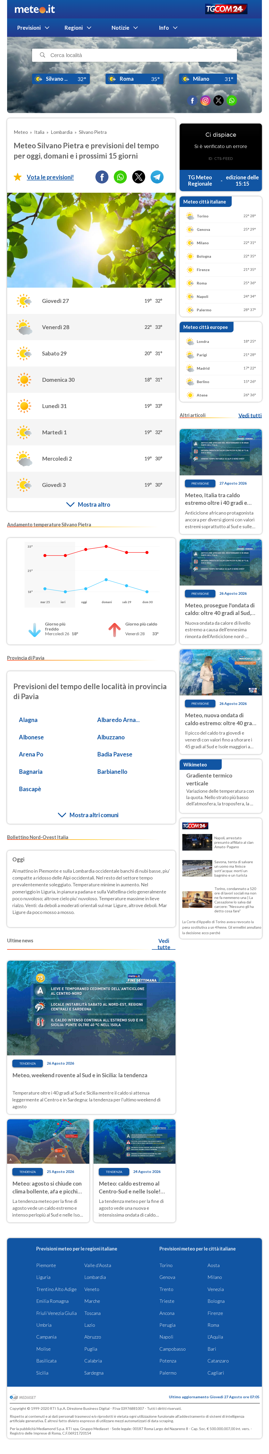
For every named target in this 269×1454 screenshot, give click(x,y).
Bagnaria (31, 771)
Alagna (28, 719)
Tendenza (27, 1063)
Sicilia (42, 1373)
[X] (218, 100)
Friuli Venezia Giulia (56, 1313)
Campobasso (172, 1349)
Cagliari (216, 1373)
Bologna (216, 1301)
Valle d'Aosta (97, 1265)
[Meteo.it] (35, 9)
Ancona (166, 1313)
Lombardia (95, 1277)
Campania (46, 1337)
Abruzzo (92, 1337)
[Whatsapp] (120, 177)
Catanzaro (218, 1361)
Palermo (168, 1373)
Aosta (214, 1265)
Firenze (215, 1313)
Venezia (216, 1289)
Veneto (91, 1289)
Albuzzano (111, 737)
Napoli (166, 1337)
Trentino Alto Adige (56, 1289)
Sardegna (94, 1373)
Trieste (166, 1301)
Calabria (93, 1361)
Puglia (90, 1349)
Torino (166, 1265)
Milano (215, 1277)
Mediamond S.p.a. (51, 1428)
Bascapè (30, 788)
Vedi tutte (163, 944)
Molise (43, 1349)
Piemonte (46, 1265)
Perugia (167, 1325)
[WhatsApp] (231, 100)
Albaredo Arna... (118, 719)
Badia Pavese (114, 754)
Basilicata (46, 1361)
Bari (212, 1349)
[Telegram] (157, 177)
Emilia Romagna (52, 1301)
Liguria (43, 1277)
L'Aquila (215, 1337)
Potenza (167, 1361)
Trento (166, 1289)
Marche (92, 1301)
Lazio (89, 1325)
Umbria (43, 1325)
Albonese (31, 737)
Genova (167, 1277)
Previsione (200, 483)
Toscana (92, 1313)
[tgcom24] (226, 9)
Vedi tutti (250, 415)
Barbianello (112, 771)
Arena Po (31, 754)
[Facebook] (192, 100)
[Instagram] (205, 100)
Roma (213, 1325)
